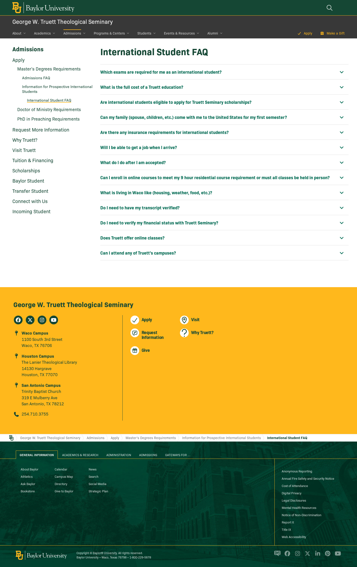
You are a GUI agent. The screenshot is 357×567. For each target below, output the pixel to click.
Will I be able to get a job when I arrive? (138, 147)
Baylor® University (105, 553)
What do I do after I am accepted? (133, 162)
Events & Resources (179, 33)
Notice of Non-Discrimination (301, 515)
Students (144, 33)
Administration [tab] (118, 454)
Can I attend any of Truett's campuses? (138, 253)
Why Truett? (24, 139)
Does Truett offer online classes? (132, 238)
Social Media (97, 483)
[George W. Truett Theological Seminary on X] (30, 320)
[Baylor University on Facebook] (286, 555)
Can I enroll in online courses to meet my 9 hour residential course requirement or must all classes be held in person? (215, 177)
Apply (308, 33)
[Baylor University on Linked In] (317, 555)
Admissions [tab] (148, 454)
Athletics (27, 476)
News (92, 469)
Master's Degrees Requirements (49, 69)
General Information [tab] (37, 454)
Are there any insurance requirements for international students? (164, 132)
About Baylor (29, 469)
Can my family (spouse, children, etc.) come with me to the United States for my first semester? (193, 117)
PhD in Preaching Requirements (48, 119)
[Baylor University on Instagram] (297, 555)
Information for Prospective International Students (57, 89)
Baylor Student (28, 180)
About (16, 33)
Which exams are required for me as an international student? (160, 72)
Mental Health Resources (299, 507)
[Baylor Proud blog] (276, 555)
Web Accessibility (294, 536)
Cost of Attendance (295, 485)
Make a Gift (336, 33)
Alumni (212, 33)
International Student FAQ (49, 100)
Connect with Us (30, 200)
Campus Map (64, 476)
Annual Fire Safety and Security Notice (308, 478)
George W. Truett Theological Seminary (62, 21)
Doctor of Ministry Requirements (49, 109)
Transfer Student (30, 190)
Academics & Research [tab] (80, 454)
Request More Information (40, 129)
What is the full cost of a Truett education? (141, 87)
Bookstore (28, 491)
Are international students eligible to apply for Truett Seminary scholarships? (175, 102)
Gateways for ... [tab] (177, 454)
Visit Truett (24, 149)
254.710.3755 (35, 413)
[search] (330, 7)
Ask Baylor (28, 483)
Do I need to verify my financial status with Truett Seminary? (159, 223)
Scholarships (26, 170)
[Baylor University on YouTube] (336, 555)
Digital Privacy (291, 493)
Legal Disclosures (294, 500)
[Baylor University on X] (307, 555)
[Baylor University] (42, 7)
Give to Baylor (64, 491)
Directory (61, 483)
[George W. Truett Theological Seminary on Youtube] (54, 320)
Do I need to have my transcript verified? (139, 207)
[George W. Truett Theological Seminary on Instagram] (42, 320)
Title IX (286, 529)
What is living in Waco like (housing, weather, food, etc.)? (156, 192)
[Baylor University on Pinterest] (327, 555)
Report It (288, 522)
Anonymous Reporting (297, 471)
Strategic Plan (98, 491)
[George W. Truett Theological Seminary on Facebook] (18, 320)
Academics (42, 33)
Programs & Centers (109, 33)
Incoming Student (31, 211)
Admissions (72, 33)
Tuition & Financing (32, 160)
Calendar (61, 469)
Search (93, 476)
